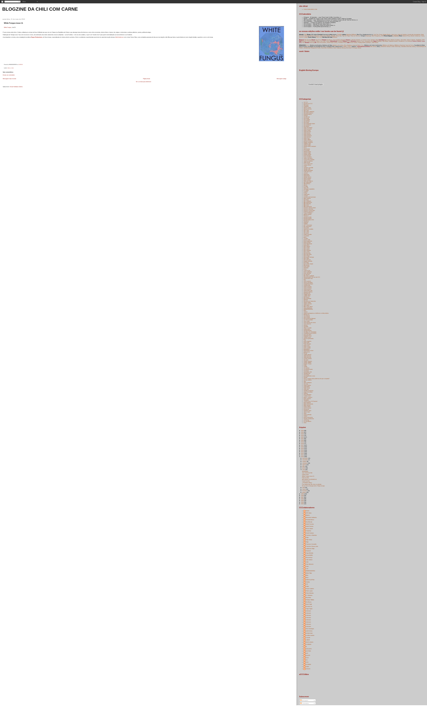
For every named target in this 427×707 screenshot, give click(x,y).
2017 (302, 445)
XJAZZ (305, 416)
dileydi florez (307, 183)
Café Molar (385, 41)
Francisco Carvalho (311, 544)
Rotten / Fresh (307, 364)
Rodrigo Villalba (310, 599)
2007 (302, 497)
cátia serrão (307, 162)
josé (307, 653)
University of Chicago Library (353, 48)
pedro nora (306, 345)
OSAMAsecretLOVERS (310, 333)
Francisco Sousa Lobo (312, 546)
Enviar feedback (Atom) (16, 86)
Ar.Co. (307, 45)
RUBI (305, 365)
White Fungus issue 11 (13, 23)
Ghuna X (306, 215)
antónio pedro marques (310, 146)
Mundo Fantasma (415, 35)
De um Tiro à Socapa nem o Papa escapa (313, 486)
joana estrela (307, 242)
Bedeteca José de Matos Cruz (355, 45)
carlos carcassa (308, 158)
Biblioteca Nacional (400, 45)
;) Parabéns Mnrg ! (307, 482)
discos (9, 68)
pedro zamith (307, 348)
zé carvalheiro (307, 421)
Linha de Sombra (402, 34)
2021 (302, 438)
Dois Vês (306, 187)
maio (303, 469)
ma (306, 659)
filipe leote (306, 205)
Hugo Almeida (309, 553)
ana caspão (307, 119)
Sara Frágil (309, 604)
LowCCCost (307, 270)
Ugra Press (318, 39)
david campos (307, 178)
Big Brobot (387, 39)
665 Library (373, 46)
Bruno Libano (309, 528)
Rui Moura (308, 602)
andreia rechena (308, 141)
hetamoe (306, 222)
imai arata (306, 227)
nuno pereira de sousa (310, 322)
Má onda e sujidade (309, 275)
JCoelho (306, 238)
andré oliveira (307, 134)
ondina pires (307, 329)
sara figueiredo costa (309, 376)
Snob (337, 35)
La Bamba (396, 35)
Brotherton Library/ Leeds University (390, 46)
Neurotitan (403, 39)
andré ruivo (307, 138)
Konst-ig (312, 42)
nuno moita (306, 321)
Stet (340, 35)
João (307, 562)
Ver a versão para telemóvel (143, 81)
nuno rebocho (307, 324)
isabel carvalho (308, 234)
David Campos (310, 533)
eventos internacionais (310, 197)
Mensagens (305, 700)
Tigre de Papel (346, 35)
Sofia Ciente (307, 388)
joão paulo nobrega (309, 257)
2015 (302, 448)
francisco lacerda (308, 209)
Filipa (307, 537)
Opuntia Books (308, 330)
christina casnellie (308, 167)
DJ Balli (306, 186)
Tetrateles (306, 400)
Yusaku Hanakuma (309, 418)
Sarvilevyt (329, 39)
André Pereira (309, 526)
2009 (302, 494)
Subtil (305, 34)
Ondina (308, 582)
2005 (302, 500)
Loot (307, 568)
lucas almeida (307, 273)
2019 (302, 442)
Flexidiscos (401, 41)
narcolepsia (307, 316)
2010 (302, 456)
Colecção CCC (308, 171)
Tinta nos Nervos (355, 35)
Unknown (308, 611)
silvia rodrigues (308, 382)
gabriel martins (307, 214)
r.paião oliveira (307, 354)
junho (304, 468)
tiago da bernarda (308, 404)
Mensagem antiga (281, 78)
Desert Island (353, 42)
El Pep (305, 193)
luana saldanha (308, 271)
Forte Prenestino (311, 41)
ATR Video (308, 513)
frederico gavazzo (308, 211)
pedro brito (306, 342)
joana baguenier (308, 241)
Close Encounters (321, 42)
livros (305, 269)
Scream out (309, 606)
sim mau (306, 384)
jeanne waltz (307, 239)
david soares (307, 179)
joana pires (306, 245)
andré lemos (307, 133)
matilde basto (307, 294)
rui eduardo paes (308, 369)
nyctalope (308, 664)
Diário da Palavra (308, 181)
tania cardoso (307, 398)
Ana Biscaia (309, 522)
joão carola (306, 247)
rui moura (306, 370)
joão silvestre (307, 259)
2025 (302, 432)
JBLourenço (309, 557)
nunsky (306, 325)
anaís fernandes (308, 127)
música (305, 312)
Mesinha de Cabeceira (310, 301)
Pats (305, 340)
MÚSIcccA (306, 314)
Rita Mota (308, 597)
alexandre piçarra (308, 113)
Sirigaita (333, 35)
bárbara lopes (307, 151)
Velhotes (335, 37)
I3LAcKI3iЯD (309, 555)
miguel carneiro (308, 303)
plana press (307, 352)
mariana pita (307, 285)
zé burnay (306, 420)
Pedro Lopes (309, 591)
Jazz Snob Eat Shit (307, 472)
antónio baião (307, 145)
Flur (377, 34)
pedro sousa (307, 346)
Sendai (305, 377)
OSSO (349, 46)
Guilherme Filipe (310, 548)
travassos (306, 409)
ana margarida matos (309, 123)
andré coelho (307, 130)
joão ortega (307, 255)
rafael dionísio (307, 356)
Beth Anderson (119, 37)
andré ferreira (307, 131)
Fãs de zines (305, 477)
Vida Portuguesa (375, 35)
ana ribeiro (306, 126)
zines (12, 68)
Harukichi (306, 221)
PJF (307, 584)
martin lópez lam (308, 290)
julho (303, 466)
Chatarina (308, 530)
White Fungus (7, 27)
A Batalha (306, 106)
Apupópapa (305, 471)
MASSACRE (307, 293)
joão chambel (307, 250)
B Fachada (306, 150)
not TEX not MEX (308, 320)
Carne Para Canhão (309, 159)
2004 (302, 502)
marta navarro (307, 289)
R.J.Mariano (309, 595)
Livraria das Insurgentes (413, 34)
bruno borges (307, 155)
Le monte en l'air (365, 39)
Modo (318, 41)
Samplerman (307, 373)
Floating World (361, 42)
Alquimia (348, 34)
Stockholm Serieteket (327, 48)
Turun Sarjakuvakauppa (339, 39)
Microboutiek (307, 39)
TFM (423, 39)
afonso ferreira (307, 109)
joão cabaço (307, 246)
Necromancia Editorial (309, 318)
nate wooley (307, 317)
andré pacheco (308, 135)
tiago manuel (307, 405)
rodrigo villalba (307, 362)
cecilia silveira (307, 165)
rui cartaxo (306, 368)
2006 (302, 499)
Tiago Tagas (309, 608)
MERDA (306, 299)
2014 (302, 450)
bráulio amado (307, 154)
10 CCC (306, 102)
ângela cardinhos (308, 142)
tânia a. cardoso (308, 397)
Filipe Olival (309, 539)
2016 (302, 446)
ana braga (306, 118)
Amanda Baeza (310, 519)
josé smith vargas (308, 263)
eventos (306, 195)
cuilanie (308, 639)
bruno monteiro (308, 157)
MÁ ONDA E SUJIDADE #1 (309, 479)
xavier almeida (307, 414)
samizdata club (308, 372)
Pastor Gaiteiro (310, 588)
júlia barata (306, 265)
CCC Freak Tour (308, 163)
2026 (302, 430)
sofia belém (307, 386)
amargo (306, 115)
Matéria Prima (406, 35)
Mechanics (306, 297)
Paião (307, 586)
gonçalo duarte (308, 218)
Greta (380, 34)
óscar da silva (307, 334)
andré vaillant (307, 139)
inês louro (306, 233)
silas (305, 381)
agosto (304, 464)
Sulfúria (306, 393)
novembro (305, 459)
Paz (303, 42)
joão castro (307, 249)
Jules (307, 566)
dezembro (305, 458)
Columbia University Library (408, 46)
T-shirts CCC (307, 396)
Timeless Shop (374, 39)
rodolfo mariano (308, 361)
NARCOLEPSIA (310, 579)
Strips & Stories (411, 39)
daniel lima (306, 174)
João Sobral (309, 559)
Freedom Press (342, 42)
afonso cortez (307, 107)
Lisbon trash (305, 474)
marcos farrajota (308, 282)
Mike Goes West (308, 306)
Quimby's (368, 42)
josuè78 (308, 655)
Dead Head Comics (332, 42)
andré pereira (307, 137)
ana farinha (307, 121)
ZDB (382, 35)
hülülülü (306, 223)
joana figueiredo (308, 243)
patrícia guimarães (309, 338)
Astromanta (307, 149)
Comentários (305, 703)
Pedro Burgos (307, 344)
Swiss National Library (339, 48)
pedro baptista (307, 341)
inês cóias (306, 231)
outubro (304, 461)
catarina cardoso (308, 161)
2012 (302, 453)
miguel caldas (307, 302)
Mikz (307, 575)
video (305, 413)
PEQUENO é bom (308, 350)
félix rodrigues (307, 201)
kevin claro (306, 266)
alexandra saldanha (309, 111)
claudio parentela (308, 170)
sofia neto (306, 389)
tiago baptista (307, 402)
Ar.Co (305, 147)
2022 (302, 437)
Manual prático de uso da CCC (312, 277)
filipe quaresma (308, 206)
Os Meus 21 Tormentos (310, 332)
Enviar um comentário (9, 75)
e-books (306, 191)
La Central (408, 41)
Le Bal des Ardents (355, 39)
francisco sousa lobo (309, 210)
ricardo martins (308, 358)
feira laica (306, 199)
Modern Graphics (395, 39)
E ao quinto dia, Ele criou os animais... (312, 484)
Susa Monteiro (307, 394)
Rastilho (339, 34)
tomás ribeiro (307, 406)
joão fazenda (307, 253)
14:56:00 (21, 64)
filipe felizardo (307, 203)
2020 (302, 440)
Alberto (308, 515)
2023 (302, 435)
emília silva (306, 194)
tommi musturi (307, 408)
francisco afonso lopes (310, 207)
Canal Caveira (306, 481)
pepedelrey (307, 349)
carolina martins (310, 635)
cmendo (308, 637)
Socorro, (301, 37)
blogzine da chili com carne (40, 9)
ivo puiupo (306, 235)
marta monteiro (308, 287)
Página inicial (146, 78)
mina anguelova (308, 307)
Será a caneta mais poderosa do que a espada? (316, 378)
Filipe (307, 542)
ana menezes (307, 125)
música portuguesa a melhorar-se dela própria (316, 313)
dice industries (307, 182)
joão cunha (306, 251)
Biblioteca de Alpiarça (388, 45)
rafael (307, 666)
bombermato (309, 633)
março (304, 489)
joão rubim (306, 258)
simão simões (307, 385)
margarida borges (308, 283)
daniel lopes (307, 175)
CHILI (305, 166)
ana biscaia (307, 117)
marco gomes (307, 281)
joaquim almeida (308, 261)
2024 (302, 433)
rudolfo (305, 366)
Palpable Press (308, 336)
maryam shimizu (308, 291)
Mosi (305, 310)
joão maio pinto (308, 254)
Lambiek (340, 41)
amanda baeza (308, 114)
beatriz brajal (307, 153)
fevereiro (304, 490)
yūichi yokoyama (308, 417)
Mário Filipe (309, 573)
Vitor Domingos (310, 628)
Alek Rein (306, 110)
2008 (302, 495)
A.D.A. (348, 41)
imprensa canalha (308, 229)
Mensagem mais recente (9, 78)
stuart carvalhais (308, 392)
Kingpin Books (386, 34)
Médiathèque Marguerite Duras (312, 48)
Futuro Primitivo (308, 213)
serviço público (308, 380)
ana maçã (306, 122)
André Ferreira (310, 524)
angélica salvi (307, 143)
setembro (305, 463)
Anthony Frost (360, 41)
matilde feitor (307, 295)
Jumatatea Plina (369, 41)
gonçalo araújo (307, 217)
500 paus (306, 105)
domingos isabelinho (309, 189)
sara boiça (306, 374)
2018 (302, 443)
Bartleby (379, 41)
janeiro (304, 492)
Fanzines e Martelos (311, 535)
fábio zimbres (307, 198)
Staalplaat (418, 39)
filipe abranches (308, 202)
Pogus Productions (36, 37)
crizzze (306, 173)
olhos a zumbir (307, 328)
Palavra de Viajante (325, 35)
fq (306, 646)
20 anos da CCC (308, 103)
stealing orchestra (308, 390)
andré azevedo (308, 129)
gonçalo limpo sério (309, 219)
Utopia (306, 37)
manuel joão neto (308, 278)
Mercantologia (307, 298)
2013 (302, 451)
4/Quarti (304, 41)
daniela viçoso (307, 177)
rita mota (306, 360)
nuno (307, 662)
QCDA (305, 353)
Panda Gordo (307, 337)
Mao (305, 279)
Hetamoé (308, 550)
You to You (319, 37)
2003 (302, 503)
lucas (307, 657)
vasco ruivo (307, 412)
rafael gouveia (307, 357)
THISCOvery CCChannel (310, 401)
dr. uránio (306, 190)
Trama (422, 35)
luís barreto (307, 274)
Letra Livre (394, 34)
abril (303, 487)
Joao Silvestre (309, 564)
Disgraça (367, 35)
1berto (307, 510)
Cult (375, 34)
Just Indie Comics (325, 41)
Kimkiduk (306, 267)
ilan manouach (307, 226)
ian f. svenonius (308, 225)
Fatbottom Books (393, 41)
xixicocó (308, 668)
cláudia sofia (307, 169)
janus (305, 237)
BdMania (353, 34)
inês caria (306, 230)
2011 (302, 455)
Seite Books (375, 42)
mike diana (306, 305)
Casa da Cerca (409, 45)
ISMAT (345, 46)
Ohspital (306, 326)
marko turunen (307, 286)
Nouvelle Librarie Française (311, 35)
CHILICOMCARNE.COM (310, 9)
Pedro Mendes (310, 593)
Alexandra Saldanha (311, 517)
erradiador (308, 644)
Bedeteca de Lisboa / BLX (339, 45)
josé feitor (306, 262)
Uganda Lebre (307, 410)
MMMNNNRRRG (308, 309)
